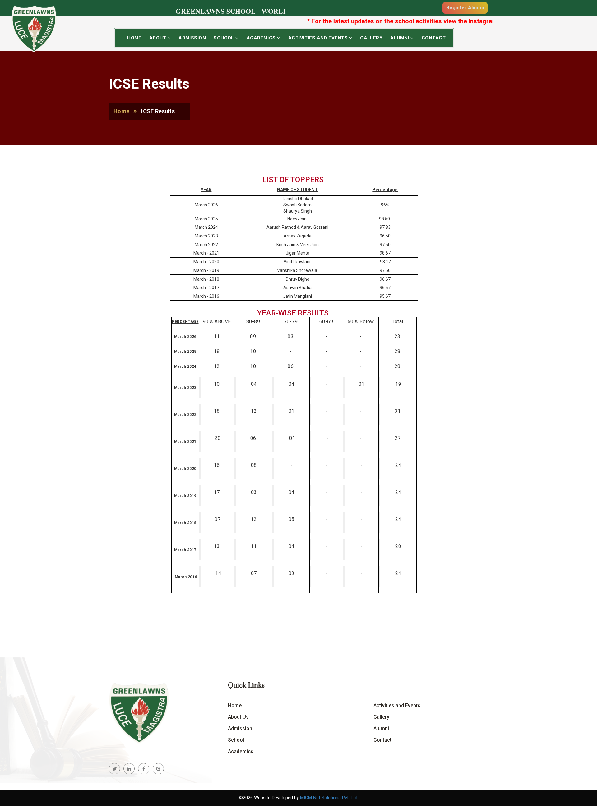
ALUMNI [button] (400, 38)
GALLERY (371, 38)
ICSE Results (158, 111)
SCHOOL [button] (224, 38)
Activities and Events (396, 705)
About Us (238, 717)
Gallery (381, 717)
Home (121, 111)
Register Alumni (465, 8)
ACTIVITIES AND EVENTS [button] (318, 38)
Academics (240, 751)
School (236, 740)
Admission (240, 728)
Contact (434, 38)
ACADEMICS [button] (262, 38)
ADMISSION (192, 38)
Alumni (381, 728)
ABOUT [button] (158, 38)
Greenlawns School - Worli (231, 11)
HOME (134, 38)
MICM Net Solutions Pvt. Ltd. (329, 797)
